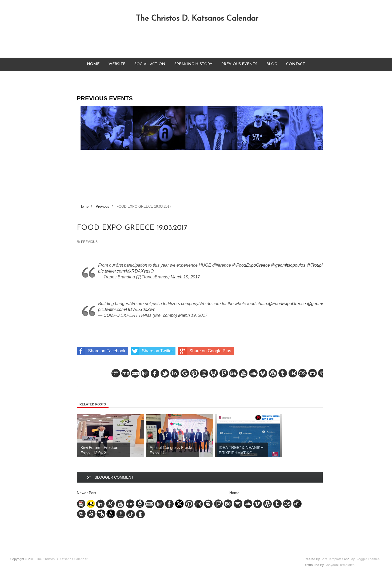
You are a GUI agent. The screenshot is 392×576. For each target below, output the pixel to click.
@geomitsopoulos (288, 265)
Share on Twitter (157, 351)
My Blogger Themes (364, 559)
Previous (89, 242)
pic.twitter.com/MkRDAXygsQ (126, 271)
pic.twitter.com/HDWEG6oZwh (126, 309)
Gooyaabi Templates (339, 565)
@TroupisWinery (322, 265)
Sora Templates (332, 559)
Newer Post (86, 493)
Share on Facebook (106, 351)
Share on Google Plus (210, 351)
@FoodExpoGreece (251, 265)
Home (234, 493)
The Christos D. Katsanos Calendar (197, 18)
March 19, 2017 (185, 277)
